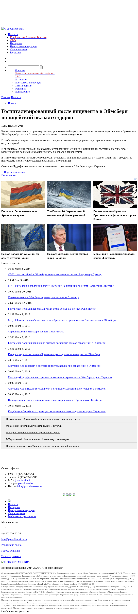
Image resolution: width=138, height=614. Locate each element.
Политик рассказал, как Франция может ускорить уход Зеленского (42, 446)
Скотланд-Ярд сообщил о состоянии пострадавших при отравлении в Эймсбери (54, 365)
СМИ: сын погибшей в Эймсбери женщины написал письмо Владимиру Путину (54, 274)
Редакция (15, 52)
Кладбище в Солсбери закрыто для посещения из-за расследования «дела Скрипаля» (57, 411)
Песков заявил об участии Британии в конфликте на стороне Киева (43, 419)
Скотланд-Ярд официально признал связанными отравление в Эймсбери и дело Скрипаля (60, 377)
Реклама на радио (11, 544)
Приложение (22, 91)
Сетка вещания (18, 49)
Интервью (16, 43)
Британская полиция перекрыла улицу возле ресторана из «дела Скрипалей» (52, 308)
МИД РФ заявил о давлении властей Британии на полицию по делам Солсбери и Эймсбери (61, 285)
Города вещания (10, 550)
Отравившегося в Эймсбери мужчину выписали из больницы (43, 297)
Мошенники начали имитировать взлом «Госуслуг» (34, 425)
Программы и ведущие (23, 46)
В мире (12, 103)
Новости (13, 34)
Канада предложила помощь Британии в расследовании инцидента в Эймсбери (54, 354)
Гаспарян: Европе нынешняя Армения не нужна (33, 432)
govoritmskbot (22, 480)
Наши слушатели (11, 556)
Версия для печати (14, 172)
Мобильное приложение (22, 516)
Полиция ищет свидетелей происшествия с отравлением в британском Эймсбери (55, 400)
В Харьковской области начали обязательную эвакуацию (37, 439)
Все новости (8, 175)
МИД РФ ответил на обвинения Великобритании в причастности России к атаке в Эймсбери (62, 320)
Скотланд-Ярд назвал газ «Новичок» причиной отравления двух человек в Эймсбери (57, 388)
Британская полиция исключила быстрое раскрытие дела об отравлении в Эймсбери (57, 343)
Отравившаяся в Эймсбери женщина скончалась (36, 331)
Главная (5, 97)
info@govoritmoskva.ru (29, 486)
